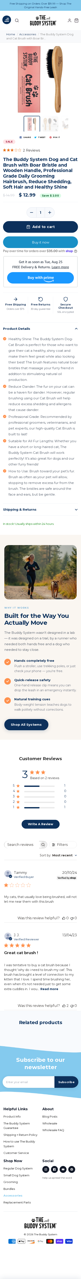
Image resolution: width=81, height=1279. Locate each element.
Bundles (9, 1189)
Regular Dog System (18, 1168)
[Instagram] (45, 1169)
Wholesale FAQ (53, 1130)
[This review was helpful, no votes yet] (63, 918)
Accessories (27, 34)
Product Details (16, 329)
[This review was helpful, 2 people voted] (63, 1006)
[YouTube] (63, 1169)
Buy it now (40, 242)
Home (10, 34)
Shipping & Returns (20, 509)
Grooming (10, 1182)
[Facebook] (54, 1169)
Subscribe (66, 1082)
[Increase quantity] (49, 212)
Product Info (12, 1116)
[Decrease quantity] (31, 212)
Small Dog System (16, 1175)
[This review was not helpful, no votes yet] (71, 918)
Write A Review (40, 824)
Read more (49, 989)
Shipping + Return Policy (20, 1134)
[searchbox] (21, 844)
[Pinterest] (71, 1169)
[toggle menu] (6, 21)
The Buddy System (45, 1234)
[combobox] (58, 855)
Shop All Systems (26, 724)
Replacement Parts (17, 1202)
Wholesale (49, 1123)
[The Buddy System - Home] (40, 1223)
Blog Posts (49, 1116)
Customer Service (16, 1153)
